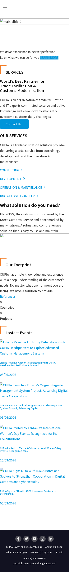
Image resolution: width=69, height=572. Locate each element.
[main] (34, 272)
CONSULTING (9, 170)
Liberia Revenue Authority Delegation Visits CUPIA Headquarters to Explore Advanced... (28, 364)
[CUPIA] (34, 7)
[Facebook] (18, 539)
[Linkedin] (51, 539)
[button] (8, 296)
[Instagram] (42, 539)
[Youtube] (34, 539)
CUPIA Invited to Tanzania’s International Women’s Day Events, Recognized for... (31, 449)
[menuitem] (5, 8)
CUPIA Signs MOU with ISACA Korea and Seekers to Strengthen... (28, 492)
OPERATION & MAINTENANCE (21, 187)
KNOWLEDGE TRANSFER (17, 196)
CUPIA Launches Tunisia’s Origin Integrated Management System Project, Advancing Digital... (31, 407)
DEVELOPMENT (11, 178)
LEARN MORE (49, 58)
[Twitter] (26, 539)
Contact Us (13, 124)
